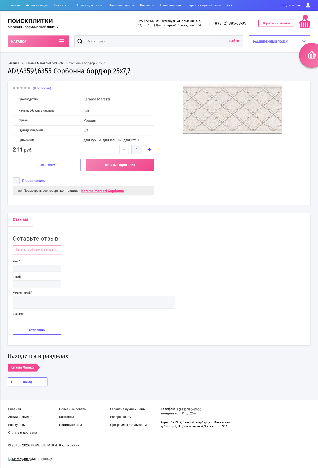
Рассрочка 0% (120, 417)
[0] (304, 27)
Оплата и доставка (89, 5)
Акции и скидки (37, 5)
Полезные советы (121, 5)
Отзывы (20, 220)
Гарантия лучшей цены (204, 5)
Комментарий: (22, 292)
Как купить (62, 5)
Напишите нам (170, 5)
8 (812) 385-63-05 (230, 23)
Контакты (147, 5)
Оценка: (19, 313)
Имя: (16, 261)
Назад (27, 382)
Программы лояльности (128, 425)
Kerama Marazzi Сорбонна (102, 191)
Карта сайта (69, 445)
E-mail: (17, 277)
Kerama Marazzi (37, 63)
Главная (14, 5)
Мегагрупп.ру (42, 459)
